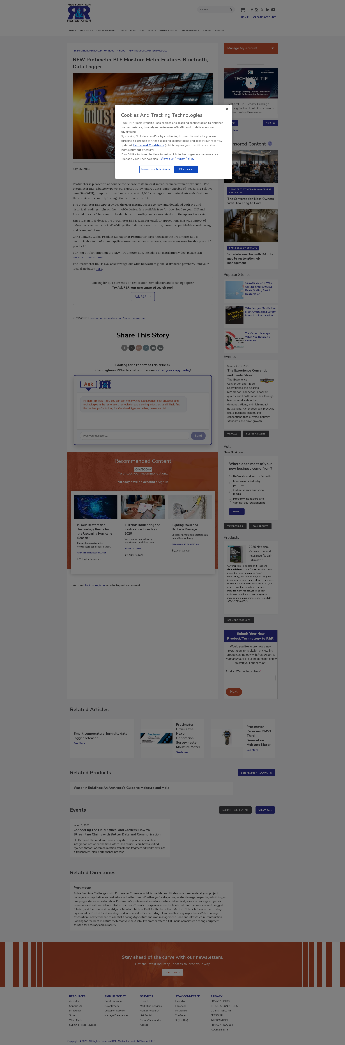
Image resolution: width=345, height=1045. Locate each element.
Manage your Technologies (155, 169)
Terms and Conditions (148, 145)
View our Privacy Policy (177, 159)
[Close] (227, 109)
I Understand (186, 169)
